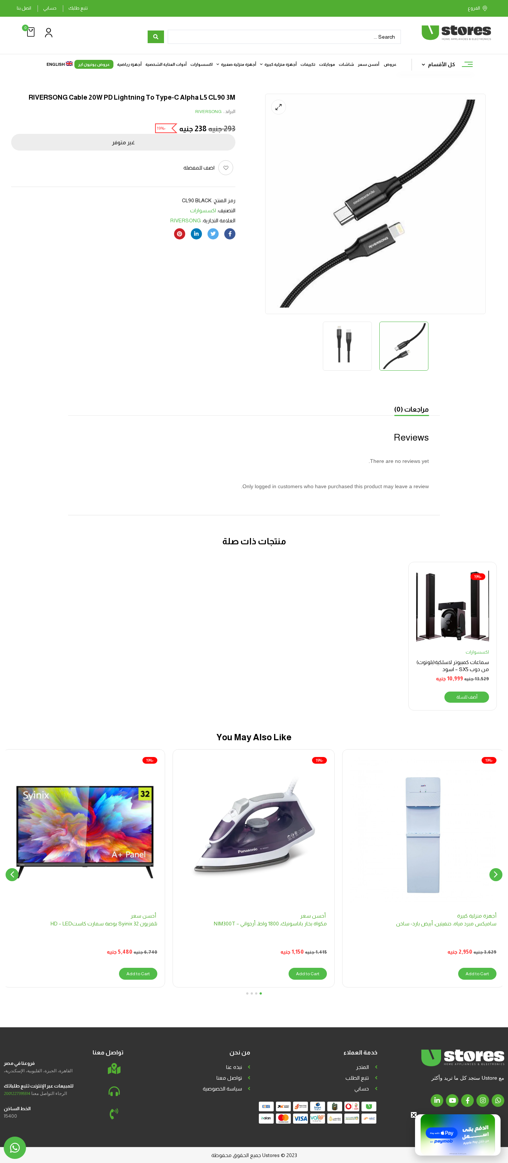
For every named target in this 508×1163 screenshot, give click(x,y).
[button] (29, 32)
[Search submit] (156, 36)
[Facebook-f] (467, 1100)
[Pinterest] (179, 233)
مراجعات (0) (411, 409)
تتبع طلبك (78, 8)
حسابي (50, 8)
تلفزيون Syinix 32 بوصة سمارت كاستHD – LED (104, 924)
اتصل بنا (24, 8)
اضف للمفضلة (199, 168)
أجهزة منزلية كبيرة (476, 916)
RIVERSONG (208, 111)
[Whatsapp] (498, 1100)
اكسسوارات (203, 210)
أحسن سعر (313, 916)
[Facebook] (229, 233)
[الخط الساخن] (114, 1113)
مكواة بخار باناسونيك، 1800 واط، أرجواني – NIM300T (270, 924)
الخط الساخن (17, 1108)
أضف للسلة (467, 697)
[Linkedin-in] (437, 1100)
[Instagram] (482, 1100)
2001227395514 (17, 1093)
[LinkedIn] (196, 233)
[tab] (411, 410)
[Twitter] (213, 233)
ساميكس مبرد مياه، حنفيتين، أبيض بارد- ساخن (446, 924)
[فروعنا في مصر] (114, 1068)
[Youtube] (452, 1100)
